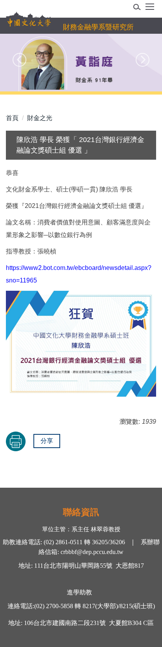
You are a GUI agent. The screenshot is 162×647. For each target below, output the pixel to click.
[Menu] (150, 9)
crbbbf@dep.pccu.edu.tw (92, 552)
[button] (139, 8)
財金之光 (39, 118)
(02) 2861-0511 (62, 542)
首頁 (12, 118)
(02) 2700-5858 (53, 606)
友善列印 (16, 441)
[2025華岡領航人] (81, 62)
